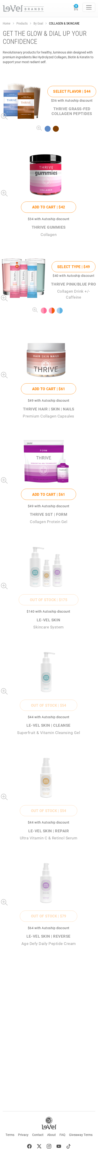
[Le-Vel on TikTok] (68, 1147)
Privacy (23, 1134)
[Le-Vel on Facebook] (29, 1147)
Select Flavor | (71, 91)
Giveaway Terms (81, 1134)
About (51, 1134)
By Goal (38, 23)
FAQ (62, 1134)
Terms (9, 1134)
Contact (38, 1134)
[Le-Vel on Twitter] (39, 1147)
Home (6, 23)
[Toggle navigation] (89, 7)
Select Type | (73, 266)
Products (22, 23)
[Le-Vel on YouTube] (58, 1147)
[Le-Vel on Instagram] (49, 1147)
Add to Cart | (48, 207)
